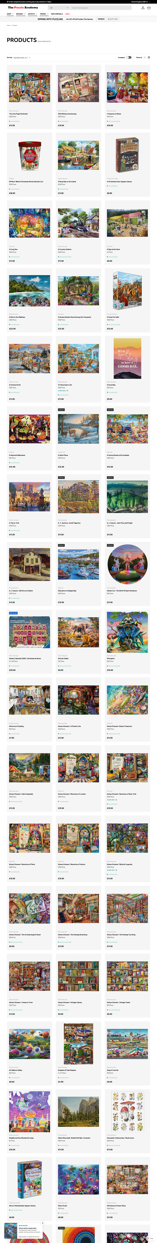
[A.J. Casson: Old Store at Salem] (29, 564)
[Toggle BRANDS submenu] (24, 13)
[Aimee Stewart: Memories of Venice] (78, 838)
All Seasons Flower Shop (116, 1206)
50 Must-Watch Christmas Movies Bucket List (26, 181)
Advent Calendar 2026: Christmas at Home (25, 658)
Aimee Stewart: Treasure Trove (21, 1002)
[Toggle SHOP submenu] (13, 13)
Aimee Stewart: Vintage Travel (118, 1002)
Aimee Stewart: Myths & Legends (119, 864)
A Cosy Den (13, 249)
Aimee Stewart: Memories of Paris (22, 864)
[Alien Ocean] (78, 1179)
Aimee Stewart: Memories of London (72, 794)
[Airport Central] (127, 1043)
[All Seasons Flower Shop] (127, 1179)
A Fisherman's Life (65, 385)
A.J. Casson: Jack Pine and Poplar (120, 523)
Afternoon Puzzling (16, 726)
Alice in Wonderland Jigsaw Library (22, 1206)
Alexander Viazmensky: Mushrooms (120, 1138)
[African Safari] (78, 632)
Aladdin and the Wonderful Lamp (21, 1138)
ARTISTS (31, 14)
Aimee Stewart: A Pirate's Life (69, 726)
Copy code (114, 19)
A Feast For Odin (113, 317)
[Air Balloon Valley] (29, 1043)
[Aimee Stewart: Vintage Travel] (127, 976)
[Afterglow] (127, 632)
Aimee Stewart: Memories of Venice (71, 864)
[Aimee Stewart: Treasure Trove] (29, 976)
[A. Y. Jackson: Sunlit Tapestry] (78, 496)
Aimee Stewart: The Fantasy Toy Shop (121, 935)
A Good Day (111, 385)
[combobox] (90, 7)
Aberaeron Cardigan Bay (67, 591)
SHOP (9, 14)
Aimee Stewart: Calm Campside (21, 794)
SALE (67, 14)
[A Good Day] (127, 358)
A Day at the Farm (113, 249)
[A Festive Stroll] (29, 358)
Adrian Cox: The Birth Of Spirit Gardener (122, 591)
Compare (121, 57)
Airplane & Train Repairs (67, 1070)
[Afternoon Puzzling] (29, 700)
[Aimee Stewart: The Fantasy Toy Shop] (127, 908)
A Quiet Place (63, 455)
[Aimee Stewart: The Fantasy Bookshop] (78, 908)
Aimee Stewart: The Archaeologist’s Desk (25, 935)
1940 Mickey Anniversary (67, 114)
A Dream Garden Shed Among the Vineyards (74, 317)
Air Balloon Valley (15, 1070)
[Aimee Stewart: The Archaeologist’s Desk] (29, 908)
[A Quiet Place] (78, 428)
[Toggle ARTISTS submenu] (36, 13)
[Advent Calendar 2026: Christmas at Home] (29, 632)
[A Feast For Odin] (127, 290)
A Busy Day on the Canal (67, 181)
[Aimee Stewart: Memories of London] (78, 767)
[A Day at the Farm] (127, 223)
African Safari (63, 658)
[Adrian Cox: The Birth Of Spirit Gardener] (127, 564)
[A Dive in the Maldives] (29, 290)
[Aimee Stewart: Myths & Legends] (127, 838)
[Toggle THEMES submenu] (47, 13)
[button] (149, 7)
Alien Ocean (62, 1206)
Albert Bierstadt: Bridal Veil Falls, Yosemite (74, 1138)
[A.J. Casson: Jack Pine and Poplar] (127, 496)
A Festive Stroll (15, 385)
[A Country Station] (78, 223)
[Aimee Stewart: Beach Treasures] (127, 700)
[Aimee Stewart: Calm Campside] (29, 767)
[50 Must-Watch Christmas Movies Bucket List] (29, 155)
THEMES (43, 14)
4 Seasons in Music (114, 114)
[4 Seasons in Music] (127, 87)
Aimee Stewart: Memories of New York (121, 794)
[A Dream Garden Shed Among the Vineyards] (78, 290)
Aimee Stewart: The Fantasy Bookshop (72, 935)
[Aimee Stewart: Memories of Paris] (29, 838)
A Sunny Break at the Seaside (118, 455)
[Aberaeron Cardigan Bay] (78, 564)
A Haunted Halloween (17, 455)
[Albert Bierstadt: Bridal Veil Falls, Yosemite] (78, 1111)
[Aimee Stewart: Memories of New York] (127, 767)
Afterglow (111, 658)
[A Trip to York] (29, 496)
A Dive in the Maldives (17, 317)
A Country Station (64, 249)
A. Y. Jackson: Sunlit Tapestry (69, 523)
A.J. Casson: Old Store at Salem (21, 591)
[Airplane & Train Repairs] (78, 1043)
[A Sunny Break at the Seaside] (127, 428)
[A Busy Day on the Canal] (78, 155)
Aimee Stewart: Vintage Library (70, 1002)
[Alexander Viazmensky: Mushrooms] (127, 1111)
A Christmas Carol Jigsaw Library (119, 181)
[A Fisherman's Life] (78, 358)
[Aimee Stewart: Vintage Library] (78, 976)
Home (8, 25)
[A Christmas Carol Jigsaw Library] (127, 155)
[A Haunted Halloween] (29, 428)
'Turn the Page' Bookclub (18, 114)
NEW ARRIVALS (57, 14)
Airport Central (112, 1070)
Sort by (9, 57)
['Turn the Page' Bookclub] (29, 87)
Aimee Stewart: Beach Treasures (119, 726)
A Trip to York (14, 523)
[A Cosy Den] (29, 223)
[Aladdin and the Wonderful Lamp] (29, 1111)
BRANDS (19, 14)
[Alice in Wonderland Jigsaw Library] (29, 1179)
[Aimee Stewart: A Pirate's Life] (78, 700)
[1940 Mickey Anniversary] (78, 87)
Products (14, 25)
